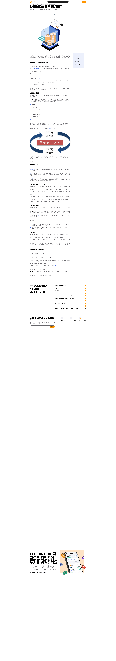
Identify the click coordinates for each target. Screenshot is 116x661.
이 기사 (47, 275)
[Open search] (80, 2)
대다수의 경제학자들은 (35, 68)
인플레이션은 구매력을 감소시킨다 (78, 57)
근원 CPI (31, 173)
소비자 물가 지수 (32, 169)
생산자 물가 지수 (32, 178)
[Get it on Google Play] (40, 572)
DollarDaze (38, 78)
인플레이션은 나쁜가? (77, 64)
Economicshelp (36, 161)
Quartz (49, 128)
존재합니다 (38, 215)
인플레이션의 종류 (76, 58)
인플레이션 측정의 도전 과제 (77, 61)
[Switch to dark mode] (78, 2)
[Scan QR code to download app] (45, 572)
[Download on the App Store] (33, 572)
